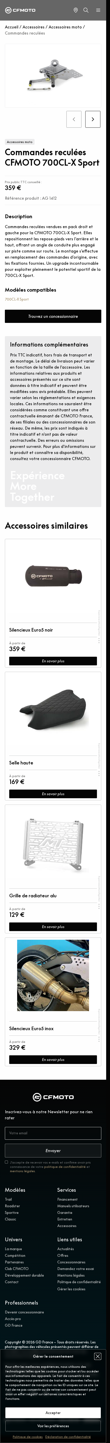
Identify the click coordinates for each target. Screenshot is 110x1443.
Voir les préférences (53, 1426)
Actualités (65, 1249)
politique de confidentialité (65, 1167)
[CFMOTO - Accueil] (20, 10)
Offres (62, 1255)
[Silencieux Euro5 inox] (53, 975)
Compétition (15, 1255)
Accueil (11, 26)
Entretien (64, 1219)
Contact (12, 1282)
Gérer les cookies (71, 1289)
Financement (67, 1199)
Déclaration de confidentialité (68, 1437)
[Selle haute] (53, 709)
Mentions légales (71, 1275)
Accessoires (34, 26)
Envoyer (53, 1150)
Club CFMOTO (17, 1268)
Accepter (53, 1412)
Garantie (64, 1212)
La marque (13, 1249)
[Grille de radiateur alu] (53, 842)
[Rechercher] (86, 10)
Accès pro (13, 1318)
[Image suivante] (92, 119)
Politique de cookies (28, 1437)
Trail (8, 1199)
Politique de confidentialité (79, 1282)
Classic (10, 1219)
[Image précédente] (73, 119)
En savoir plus (53, 661)
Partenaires (14, 1262)
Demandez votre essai (75, 1268)
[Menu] (98, 10)
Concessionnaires (71, 1262)
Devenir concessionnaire (24, 1312)
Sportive (12, 1212)
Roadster (12, 1206)
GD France (14, 1325)
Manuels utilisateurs (73, 1206)
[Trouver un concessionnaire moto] (76, 10)
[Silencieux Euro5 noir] (53, 577)
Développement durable (24, 1275)
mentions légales (22, 1171)
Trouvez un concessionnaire (53, 316)
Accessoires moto (65, 26)
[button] (98, 1356)
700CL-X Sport (17, 299)
